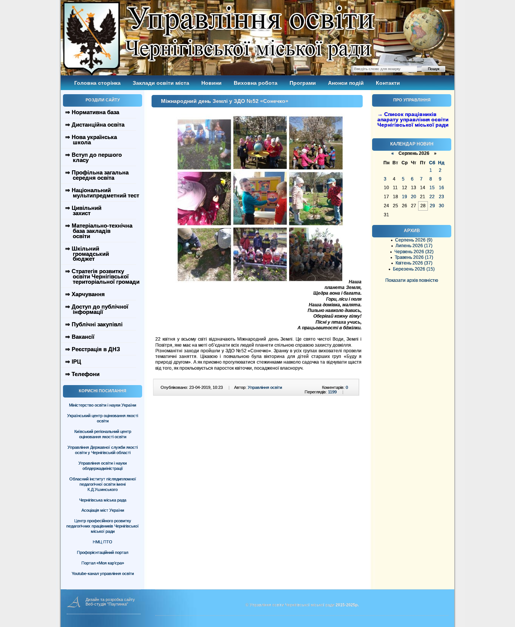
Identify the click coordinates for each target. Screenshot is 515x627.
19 (404, 196)
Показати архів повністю (411, 280)
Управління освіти (265, 387)
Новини (211, 83)
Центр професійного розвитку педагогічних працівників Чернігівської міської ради (102, 526)
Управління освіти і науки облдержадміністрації (102, 466)
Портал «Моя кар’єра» (102, 563)
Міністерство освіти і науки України (102, 405)
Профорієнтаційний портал (102, 552)
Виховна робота (255, 83)
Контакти (388, 83)
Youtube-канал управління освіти (103, 573)
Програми (303, 83)
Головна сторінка (97, 83)
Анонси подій (346, 83)
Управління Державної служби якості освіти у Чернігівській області (102, 450)
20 (413, 196)
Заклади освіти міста (161, 83)
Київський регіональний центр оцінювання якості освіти (102, 434)
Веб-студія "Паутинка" (107, 604)
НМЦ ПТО (102, 542)
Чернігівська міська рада (102, 500)
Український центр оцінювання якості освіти (102, 418)
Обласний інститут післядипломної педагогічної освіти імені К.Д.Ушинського (102, 484)
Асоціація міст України (102, 510)
